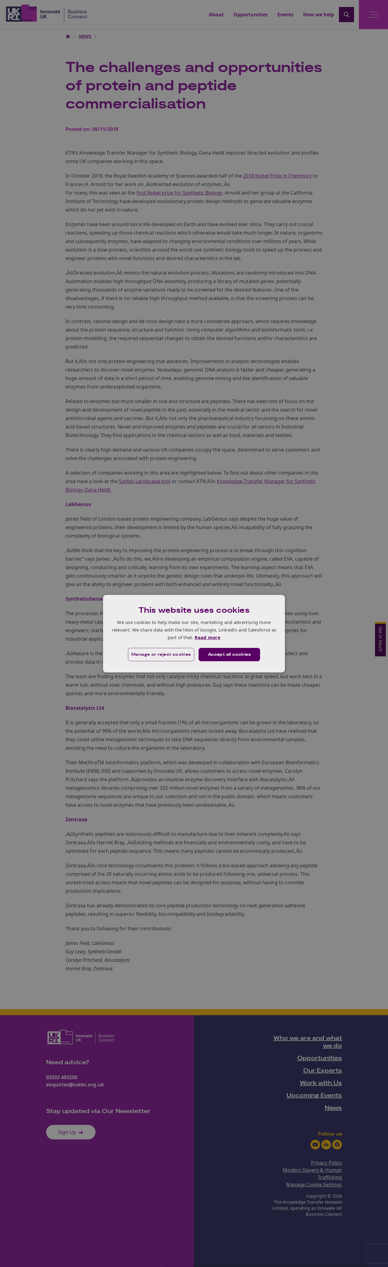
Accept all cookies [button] (229, 654)
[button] (161, 654)
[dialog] (194, 633)
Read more (207, 637)
